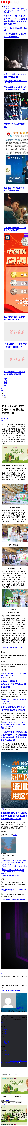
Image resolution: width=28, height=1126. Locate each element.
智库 (5, 385)
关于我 (5, 1040)
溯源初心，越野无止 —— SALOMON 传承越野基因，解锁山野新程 (13, 684)
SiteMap (6, 1043)
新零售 (5, 383)
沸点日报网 (13, 1061)
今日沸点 (6, 6)
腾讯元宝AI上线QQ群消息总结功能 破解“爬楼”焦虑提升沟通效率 (13, 899)
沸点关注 (6, 1050)
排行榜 (5, 1029)
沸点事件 (6, 1052)
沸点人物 (6, 1054)
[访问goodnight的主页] (8, 852)
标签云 (5, 1031)
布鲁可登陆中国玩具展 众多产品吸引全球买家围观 (10, 990)
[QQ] (3, 1023)
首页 (5, 393)
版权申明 (6, 1042)
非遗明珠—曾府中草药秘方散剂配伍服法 (13, 870)
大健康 (5, 380)
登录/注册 (20, 1008)
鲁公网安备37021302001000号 (10, 1063)
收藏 (11, 648)
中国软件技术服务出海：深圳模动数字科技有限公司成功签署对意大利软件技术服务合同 (14, 816)
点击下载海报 (6, 1104)
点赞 (16, 648)
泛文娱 (5, 382)
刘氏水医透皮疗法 (7, 864)
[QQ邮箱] (4, 1023)
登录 (3, 390)
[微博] (1, 1023)
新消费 (5, 378)
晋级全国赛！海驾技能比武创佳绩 (11, 875)
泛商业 (5, 395)
